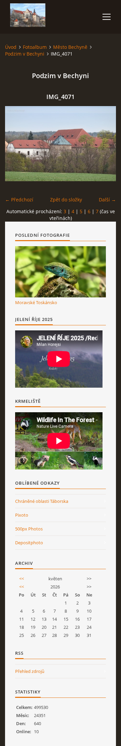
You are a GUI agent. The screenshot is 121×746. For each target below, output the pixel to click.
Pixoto (21, 515)
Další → (107, 199)
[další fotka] (105, 143)
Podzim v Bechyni (24, 54)
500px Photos (29, 529)
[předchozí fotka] (16, 143)
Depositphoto (29, 543)
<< (21, 579)
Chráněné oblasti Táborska (41, 501)
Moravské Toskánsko (36, 302)
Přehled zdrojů (29, 671)
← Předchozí (19, 199)
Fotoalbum (35, 47)
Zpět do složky (66, 199)
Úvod (10, 47)
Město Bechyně (70, 47)
